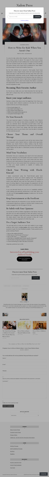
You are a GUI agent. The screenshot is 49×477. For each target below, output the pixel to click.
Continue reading (24, 20)
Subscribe (37, 16)
